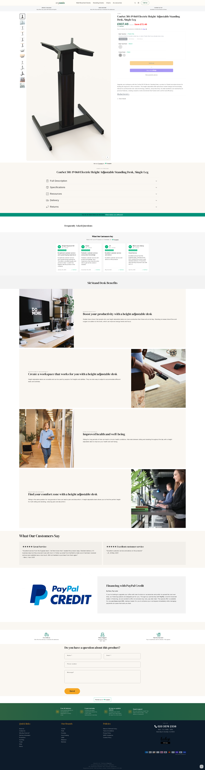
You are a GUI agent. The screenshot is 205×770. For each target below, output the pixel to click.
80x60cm (132, 39)
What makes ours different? (114, 214)
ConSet (63, 728)
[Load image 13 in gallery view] (22, 85)
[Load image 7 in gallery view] (22, 51)
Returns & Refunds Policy (110, 728)
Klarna (21, 746)
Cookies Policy (107, 737)
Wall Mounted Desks (83, 3)
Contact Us (22, 731)
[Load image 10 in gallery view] (22, 68)
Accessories (117, 3)
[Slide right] (107, 157)
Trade (21, 742)
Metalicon (64, 739)
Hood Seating (65, 735)
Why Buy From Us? (24, 733)
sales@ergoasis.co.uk (165, 734)
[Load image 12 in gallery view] (22, 79)
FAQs (20, 744)
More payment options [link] (152, 74)
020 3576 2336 (166, 726)
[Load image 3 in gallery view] (22, 27)
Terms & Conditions (108, 731)
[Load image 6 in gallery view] (22, 45)
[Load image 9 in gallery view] (22, 62)
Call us (145, 3)
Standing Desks (98, 3)
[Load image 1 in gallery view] (22, 16)
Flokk (62, 731)
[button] (138, 2)
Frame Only (123, 39)
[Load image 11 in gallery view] (22, 74)
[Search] (135, 2)
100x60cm (140, 39)
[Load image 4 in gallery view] (22, 33)
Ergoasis (109, 763)
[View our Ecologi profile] (165, 743)
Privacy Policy (107, 733)
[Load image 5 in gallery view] (22, 39)
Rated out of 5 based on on (98, 239)
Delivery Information (24, 735)
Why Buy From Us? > (123, 94)
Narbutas (63, 742)
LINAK (62, 737)
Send (72, 691)
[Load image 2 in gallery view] (22, 22)
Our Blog (21, 739)
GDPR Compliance (108, 735)
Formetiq (63, 733)
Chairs (108, 3)
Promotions (22, 737)
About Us (21, 728)
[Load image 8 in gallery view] (22, 56)
